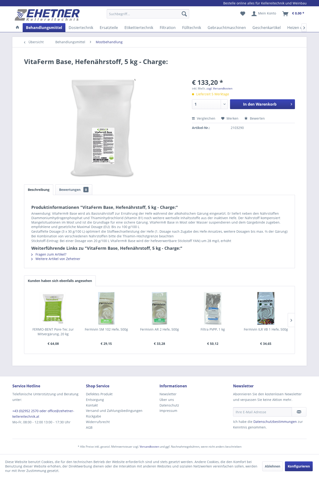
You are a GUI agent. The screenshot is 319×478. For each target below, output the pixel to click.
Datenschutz (169, 405)
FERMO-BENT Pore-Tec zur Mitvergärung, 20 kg (53, 331)
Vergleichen (205, 118)
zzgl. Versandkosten (219, 88)
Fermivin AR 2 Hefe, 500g (159, 329)
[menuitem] (148, 16)
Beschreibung (39, 189)
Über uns (167, 399)
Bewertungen (73, 189)
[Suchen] (184, 13)
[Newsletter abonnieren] (299, 412)
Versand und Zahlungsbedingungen (114, 410)
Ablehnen (272, 466)
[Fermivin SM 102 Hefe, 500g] (106, 308)
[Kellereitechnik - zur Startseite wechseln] (47, 15)
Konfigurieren (299, 466)
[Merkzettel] (243, 13)
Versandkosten (149, 447)
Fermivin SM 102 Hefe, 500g (106, 329)
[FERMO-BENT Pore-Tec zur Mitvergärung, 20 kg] (53, 308)
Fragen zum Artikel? (50, 254)
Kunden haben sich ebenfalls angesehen (60, 280)
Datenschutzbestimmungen (275, 421)
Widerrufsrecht (98, 422)
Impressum (168, 410)
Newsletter (168, 394)
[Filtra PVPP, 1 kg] (213, 308)
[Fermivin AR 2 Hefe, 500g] (159, 308)
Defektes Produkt (99, 394)
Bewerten (257, 118)
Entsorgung (95, 399)
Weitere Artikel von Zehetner (57, 259)
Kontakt (92, 405)
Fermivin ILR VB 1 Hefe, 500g (266, 329)
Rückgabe (93, 416)
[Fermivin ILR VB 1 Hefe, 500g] (266, 308)
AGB (89, 427)
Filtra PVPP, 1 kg (213, 329)
